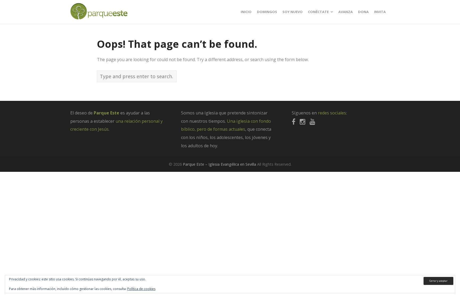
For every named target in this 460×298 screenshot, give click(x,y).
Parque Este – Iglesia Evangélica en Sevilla (219, 164)
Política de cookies (141, 289)
